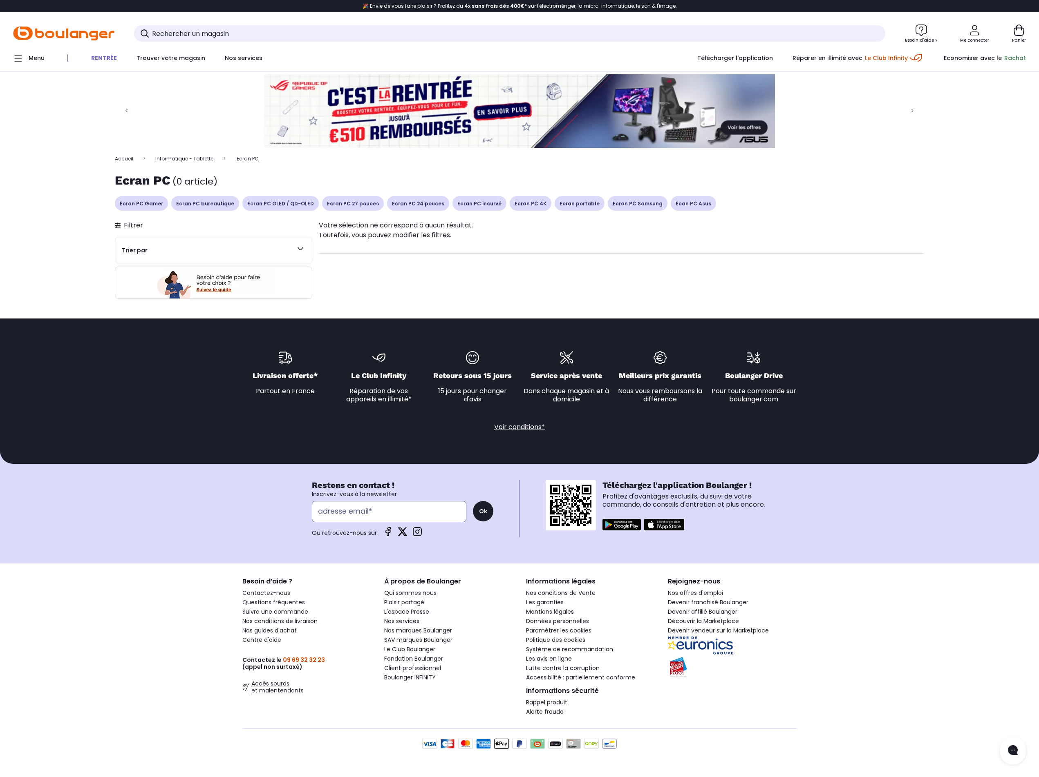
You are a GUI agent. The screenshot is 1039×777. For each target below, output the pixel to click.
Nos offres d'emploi (695, 593)
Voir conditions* (519, 427)
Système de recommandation (569, 649)
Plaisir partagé (404, 602)
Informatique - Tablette (184, 158)
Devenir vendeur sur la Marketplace (718, 630)
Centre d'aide (261, 640)
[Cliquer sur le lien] (519, 111)
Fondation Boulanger (413, 659)
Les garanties (545, 602)
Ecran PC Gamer (141, 203)
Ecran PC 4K (530, 203)
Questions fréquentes (273, 602)
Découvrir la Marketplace (703, 621)
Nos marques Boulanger (418, 630)
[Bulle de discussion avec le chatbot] (1013, 751)
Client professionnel (412, 668)
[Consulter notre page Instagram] (417, 534)
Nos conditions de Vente (561, 593)
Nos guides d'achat (269, 630)
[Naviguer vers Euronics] (732, 646)
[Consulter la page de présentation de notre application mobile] (621, 524)
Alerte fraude (545, 712)
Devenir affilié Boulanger (702, 612)
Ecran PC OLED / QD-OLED (280, 203)
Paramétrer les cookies (558, 630)
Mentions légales (550, 612)
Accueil (124, 158)
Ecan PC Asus (693, 203)
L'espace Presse (406, 612)
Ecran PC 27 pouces (353, 203)
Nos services (401, 621)
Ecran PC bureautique (205, 203)
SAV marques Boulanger (418, 640)
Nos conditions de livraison (280, 621)
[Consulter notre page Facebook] (388, 534)
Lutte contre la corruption (563, 668)
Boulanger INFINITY (410, 677)
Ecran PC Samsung (638, 203)
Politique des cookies (555, 640)
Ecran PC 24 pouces (418, 203)
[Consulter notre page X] (403, 534)
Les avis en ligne (549, 659)
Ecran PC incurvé (479, 203)
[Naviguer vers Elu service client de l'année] (732, 667)
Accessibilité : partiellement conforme (580, 677)
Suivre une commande (275, 612)
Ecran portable (580, 203)
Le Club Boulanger (409, 649)
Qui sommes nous (410, 593)
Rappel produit (546, 702)
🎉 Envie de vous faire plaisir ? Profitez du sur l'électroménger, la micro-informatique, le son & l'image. (520, 6)
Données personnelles (557, 621)
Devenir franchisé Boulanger (708, 602)
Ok (483, 511)
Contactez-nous (266, 593)
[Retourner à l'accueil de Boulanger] (63, 33)
